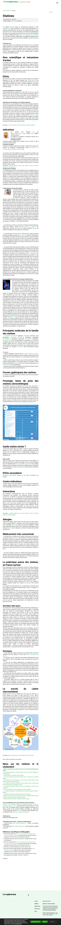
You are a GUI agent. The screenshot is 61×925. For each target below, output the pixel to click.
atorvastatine (20, 346)
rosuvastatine (6, 340)
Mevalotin (5, 338)
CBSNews (15, 537)
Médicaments (8, 10)
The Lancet (14, 805)
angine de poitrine (18, 149)
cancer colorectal (30, 253)
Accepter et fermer (35, 921)
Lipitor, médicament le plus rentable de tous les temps (21, 755)
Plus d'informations (18, 923)
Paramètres (52, 921)
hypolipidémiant (6, 28)
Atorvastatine (7, 335)
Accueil (4, 10)
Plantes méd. (37, 908)
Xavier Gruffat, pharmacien (19, 823)
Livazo (32, 340)
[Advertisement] (20, 871)
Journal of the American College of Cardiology (15, 804)
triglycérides (31, 80)
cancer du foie (22, 235)
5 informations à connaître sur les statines (14, 775)
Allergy (9, 805)
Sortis (13, 335)
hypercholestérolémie (16, 133)
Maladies (36, 903)
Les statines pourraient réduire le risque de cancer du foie (17, 794)
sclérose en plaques (29, 226)
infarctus (33, 114)
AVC (37, 114)
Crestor (12, 340)
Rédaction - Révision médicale (49, 903)
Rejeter (44, 921)
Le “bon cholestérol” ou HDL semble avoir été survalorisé (21, 125)
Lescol (27, 338)
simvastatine (13, 337)
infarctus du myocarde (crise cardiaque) (28, 34)
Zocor (19, 337)
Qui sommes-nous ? (47, 901)
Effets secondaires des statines (13, 759)
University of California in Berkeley (21, 812)
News (36, 911)
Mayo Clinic (19, 810)
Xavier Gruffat (14, 20)
